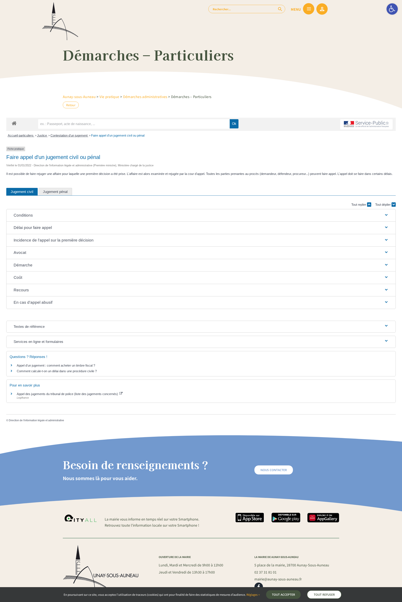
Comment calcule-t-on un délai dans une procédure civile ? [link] (57, 371)
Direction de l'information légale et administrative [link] (36, 420)
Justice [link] (42, 135)
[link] (392, 9)
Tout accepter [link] (283, 595)
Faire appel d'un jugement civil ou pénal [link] (117, 135)
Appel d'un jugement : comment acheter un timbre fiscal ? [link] (56, 365)
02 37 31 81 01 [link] (265, 572)
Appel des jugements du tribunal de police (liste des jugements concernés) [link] (68, 394)
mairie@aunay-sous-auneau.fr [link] (278, 578)
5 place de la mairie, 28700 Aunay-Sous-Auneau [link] (291, 564)
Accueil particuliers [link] (21, 135)
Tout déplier (383, 204)
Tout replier (359, 204)
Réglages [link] (252, 595)
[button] (201, 215)
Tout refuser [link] (324, 595)
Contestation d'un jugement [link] (69, 135)
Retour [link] (70, 105)
